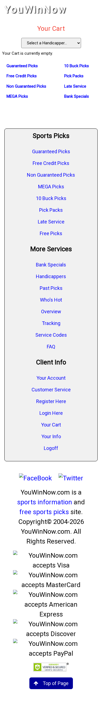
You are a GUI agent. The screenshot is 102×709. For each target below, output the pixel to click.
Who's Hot (51, 300)
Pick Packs (51, 210)
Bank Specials (51, 265)
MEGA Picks (51, 186)
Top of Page (56, 683)
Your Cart (51, 425)
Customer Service (51, 389)
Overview (51, 311)
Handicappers (51, 276)
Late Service (51, 222)
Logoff (51, 448)
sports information (44, 502)
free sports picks (44, 512)
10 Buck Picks (51, 198)
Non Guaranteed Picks (51, 175)
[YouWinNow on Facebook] (35, 478)
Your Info (51, 436)
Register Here (51, 401)
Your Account (51, 378)
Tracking (51, 323)
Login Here (51, 413)
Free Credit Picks (51, 163)
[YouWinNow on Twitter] (70, 478)
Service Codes (51, 335)
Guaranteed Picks (51, 151)
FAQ (51, 346)
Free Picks (51, 233)
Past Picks (51, 288)
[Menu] (92, 9)
